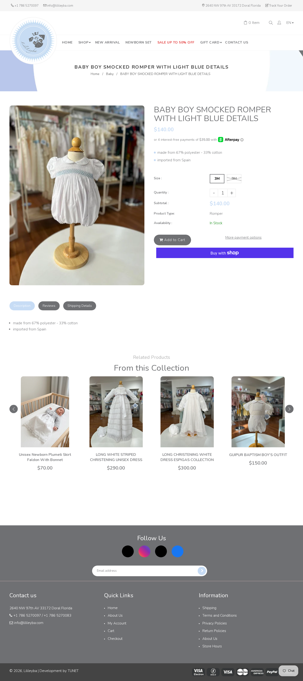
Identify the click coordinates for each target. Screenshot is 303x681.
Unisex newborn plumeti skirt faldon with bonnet (45, 457)
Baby (110, 74)
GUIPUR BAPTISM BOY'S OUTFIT (258, 454)
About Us (115, 615)
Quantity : (161, 192)
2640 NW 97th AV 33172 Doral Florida (233, 6)
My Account (117, 623)
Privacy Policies (214, 623)
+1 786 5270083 (57, 615)
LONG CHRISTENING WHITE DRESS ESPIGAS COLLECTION (187, 457)
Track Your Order (280, 6)
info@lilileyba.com (60, 6)
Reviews (49, 305)
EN (290, 23)
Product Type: (164, 213)
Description (22, 305)
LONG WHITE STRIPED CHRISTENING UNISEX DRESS (116, 457)
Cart (111, 630)
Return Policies (214, 630)
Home (95, 74)
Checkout (115, 638)
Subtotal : (161, 203)
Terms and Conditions (219, 615)
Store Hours (212, 646)
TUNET (73, 670)
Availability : (163, 223)
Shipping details (79, 305)
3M (217, 178)
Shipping (209, 608)
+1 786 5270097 (27, 6)
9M (234, 178)
